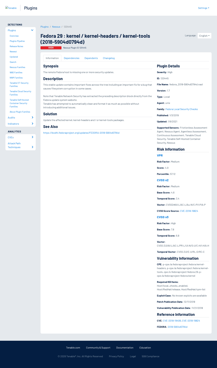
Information (52, 57)
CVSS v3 (163, 217)
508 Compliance (150, 356)
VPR (160, 155)
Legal (133, 356)
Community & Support (98, 347)
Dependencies (71, 57)
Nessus (56, 26)
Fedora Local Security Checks (182, 109)
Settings (202, 7)
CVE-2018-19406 (172, 320)
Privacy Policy (116, 356)
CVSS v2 (163, 180)
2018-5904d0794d (177, 326)
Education (145, 347)
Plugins (30, 7)
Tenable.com (73, 347)
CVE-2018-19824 (189, 210)
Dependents (91, 57)
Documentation (124, 347)
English (203, 35)
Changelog (109, 57)
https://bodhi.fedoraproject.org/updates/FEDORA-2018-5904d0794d (81, 132)
